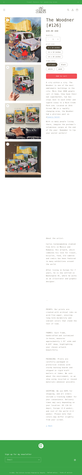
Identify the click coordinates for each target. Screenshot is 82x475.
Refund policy (53, 472)
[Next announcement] (78, 2)
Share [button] (50, 426)
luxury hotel (53, 117)
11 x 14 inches (54, 52)
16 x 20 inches (54, 57)
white (50, 69)
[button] (4, 10)
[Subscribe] (38, 459)
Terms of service (66, 472)
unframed (51, 64)
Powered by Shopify (38, 472)
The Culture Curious (23, 472)
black (63, 64)
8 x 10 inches (54, 47)
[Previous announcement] (4, 2)
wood (60, 69)
